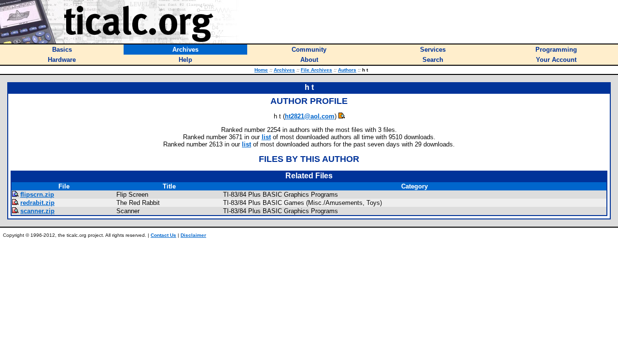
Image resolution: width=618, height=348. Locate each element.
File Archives (316, 69)
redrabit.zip (37, 202)
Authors (347, 69)
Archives (284, 69)
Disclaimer (193, 235)
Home (261, 69)
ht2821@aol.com (310, 116)
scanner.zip (37, 211)
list (266, 137)
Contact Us (163, 235)
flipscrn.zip (37, 194)
